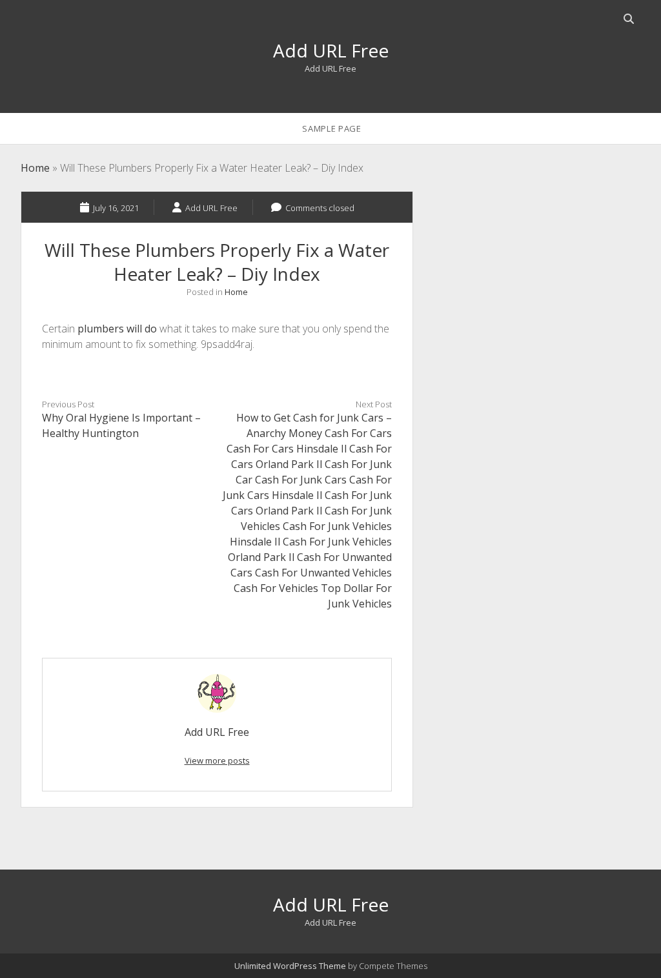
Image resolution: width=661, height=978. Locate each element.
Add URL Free (331, 50)
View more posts (217, 760)
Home (35, 168)
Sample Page (331, 128)
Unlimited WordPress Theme (290, 966)
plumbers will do (117, 328)
